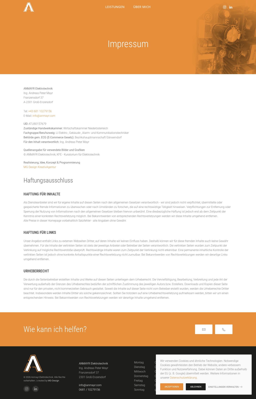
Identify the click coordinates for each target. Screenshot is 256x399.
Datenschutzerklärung (183, 377)
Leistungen (115, 7)
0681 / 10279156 (89, 389)
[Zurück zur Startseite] (29, 7)
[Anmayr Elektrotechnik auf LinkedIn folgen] (230, 6)
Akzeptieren (172, 386)
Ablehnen (195, 386)
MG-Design (53, 380)
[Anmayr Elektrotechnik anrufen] (223, 329)
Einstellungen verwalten (223, 387)
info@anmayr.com (44, 115)
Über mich (142, 7)
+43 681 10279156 (40, 111)
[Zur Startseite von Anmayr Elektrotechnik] (33, 363)
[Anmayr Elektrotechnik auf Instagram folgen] (224, 6)
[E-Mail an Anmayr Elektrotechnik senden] (203, 329)
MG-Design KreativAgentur (40, 167)
